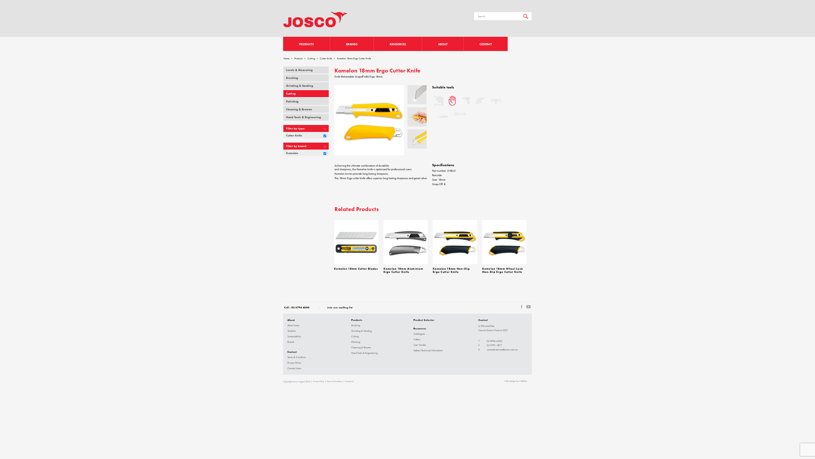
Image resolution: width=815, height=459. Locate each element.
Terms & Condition (296, 357)
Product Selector (423, 320)
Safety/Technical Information (428, 350)
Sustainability (294, 336)
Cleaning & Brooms (299, 109)
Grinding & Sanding (299, 85)
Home (286, 58)
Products (306, 44)
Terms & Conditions (335, 381)
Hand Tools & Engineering (303, 117)
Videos (416, 339)
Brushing (292, 77)
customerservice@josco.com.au (502, 349)
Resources (398, 44)
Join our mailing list (340, 307)
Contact (485, 44)
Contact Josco (294, 368)
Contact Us (349, 381)
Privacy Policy (294, 362)
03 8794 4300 (300, 307)
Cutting (311, 58)
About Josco (293, 325)
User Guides (419, 344)
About (442, 44)
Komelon (292, 153)
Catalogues (419, 333)
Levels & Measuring (299, 70)
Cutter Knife (326, 58)
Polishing (292, 101)
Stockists (291, 330)
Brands (352, 44)
